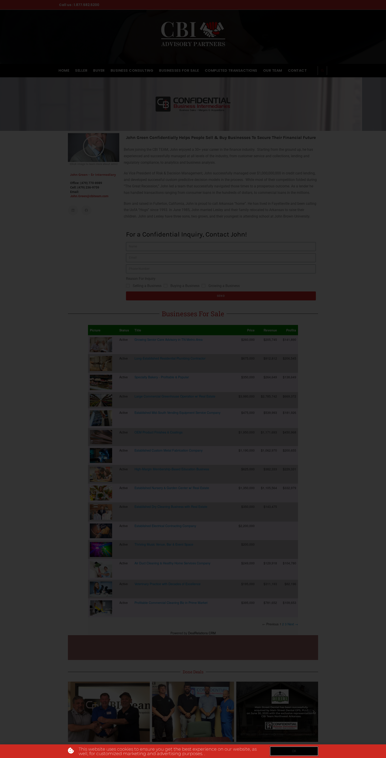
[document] (193, 379)
